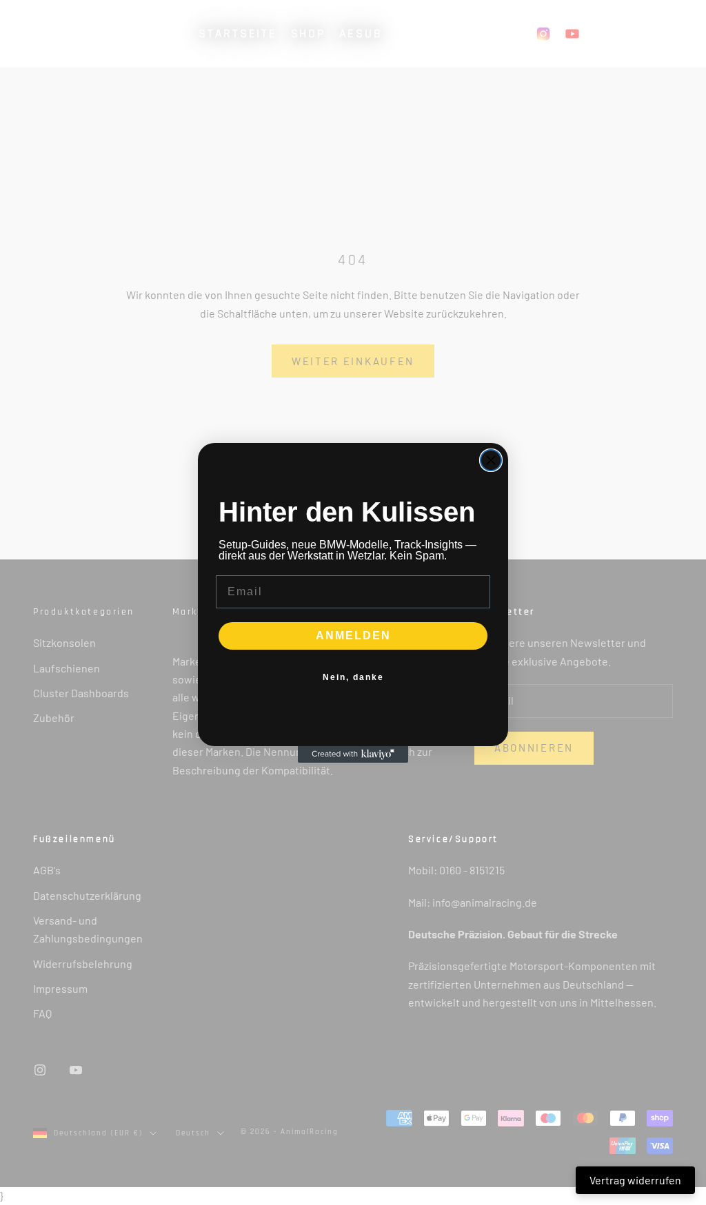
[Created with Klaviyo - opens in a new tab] (353, 754)
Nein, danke (353, 677)
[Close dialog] (491, 460)
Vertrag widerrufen (635, 1179)
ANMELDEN (353, 635)
